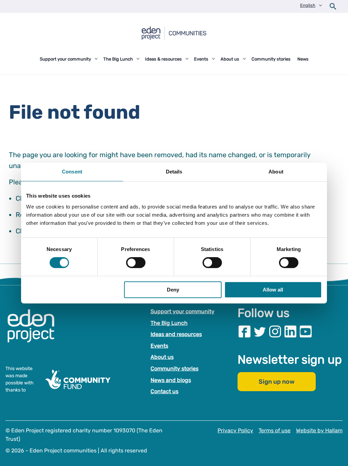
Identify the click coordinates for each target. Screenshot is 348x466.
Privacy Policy (235, 430)
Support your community (182, 311)
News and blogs (171, 380)
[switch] (135, 262)
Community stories (174, 368)
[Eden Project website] (34, 333)
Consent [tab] (72, 171)
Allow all (273, 290)
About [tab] (275, 171)
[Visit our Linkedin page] (290, 331)
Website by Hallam (319, 430)
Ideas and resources (176, 334)
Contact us (164, 391)
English (307, 5)
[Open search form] (333, 6)
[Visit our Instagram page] (275, 331)
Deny (173, 290)
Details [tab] (174, 171)
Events (159, 346)
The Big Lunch (169, 323)
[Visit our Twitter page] (260, 331)
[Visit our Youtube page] (306, 331)
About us (162, 357)
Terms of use (275, 430)
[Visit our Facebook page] (244, 331)
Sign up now (277, 382)
